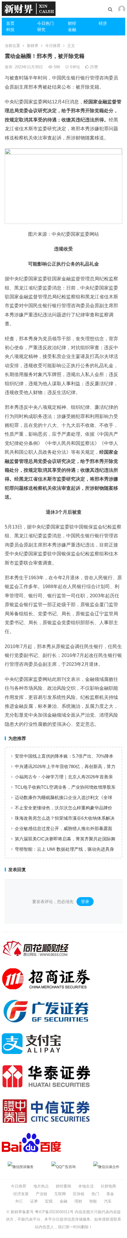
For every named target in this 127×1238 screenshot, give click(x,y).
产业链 (41, 1194)
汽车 (108, 1201)
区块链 (78, 1194)
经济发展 (21, 1194)
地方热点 (41, 1186)
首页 (10, 23)
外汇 (19, 1201)
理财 (78, 1201)
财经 (72, 23)
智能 (93, 1201)
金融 (72, 29)
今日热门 (45, 23)
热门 (95, 1194)
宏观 (49, 1201)
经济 (103, 23)
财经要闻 (63, 1186)
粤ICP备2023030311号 (54, 1212)
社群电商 (108, 1186)
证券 (34, 1201)
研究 (41, 29)
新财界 (32, 45)
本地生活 (86, 1186)
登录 (85, 901)
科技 (10, 29)
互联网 (60, 1194)
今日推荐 (53, 45)
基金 (110, 1194)
